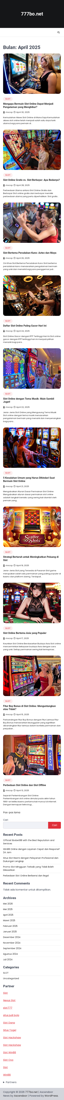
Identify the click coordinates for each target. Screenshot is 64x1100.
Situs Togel (9, 1030)
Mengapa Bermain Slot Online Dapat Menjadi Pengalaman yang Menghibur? (28, 105)
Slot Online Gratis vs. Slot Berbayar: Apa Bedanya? (31, 179)
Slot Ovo (8, 1060)
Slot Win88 (9, 1052)
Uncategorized (11, 978)
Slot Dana (9, 1022)
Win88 (7, 1075)
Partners (11, 1082)
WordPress (51, 1096)
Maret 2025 (9, 920)
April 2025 (8, 914)
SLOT (7, 99)
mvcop (9, 112)
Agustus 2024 (10, 953)
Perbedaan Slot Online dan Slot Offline (24, 785)
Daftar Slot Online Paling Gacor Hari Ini (24, 325)
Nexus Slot (9, 1000)
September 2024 (12, 948)
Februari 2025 (10, 926)
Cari (5, 820)
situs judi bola (11, 1015)
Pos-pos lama (11, 812)
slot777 (7, 1008)
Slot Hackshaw (12, 1037)
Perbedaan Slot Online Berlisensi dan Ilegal (26, 875)
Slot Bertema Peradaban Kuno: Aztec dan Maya (29, 252)
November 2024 (12, 942)
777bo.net (32, 14)
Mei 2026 (8, 903)
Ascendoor (20, 1096)
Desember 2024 (12, 937)
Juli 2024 (8, 959)
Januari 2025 (10, 931)
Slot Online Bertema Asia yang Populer (24, 633)
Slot (5, 993)
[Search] (58, 32)
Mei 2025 (8, 909)
